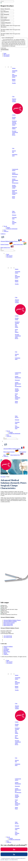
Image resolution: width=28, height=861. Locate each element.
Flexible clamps (14, 118)
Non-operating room (14, 222)
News (4, 230)
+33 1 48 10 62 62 (7, 635)
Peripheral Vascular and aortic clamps (14, 123)
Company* (5, 22)
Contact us (5, 231)
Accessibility (6, 649)
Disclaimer (5, 650)
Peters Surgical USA (5, 247)
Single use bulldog (14, 128)
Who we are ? (6, 54)
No (14, 854)
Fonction (5, 20)
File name (3, 31)
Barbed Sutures (13, 80)
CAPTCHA (3, 48)
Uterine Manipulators (15, 173)
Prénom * (5, 8)
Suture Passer (13, 197)
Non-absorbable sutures (14, 76)
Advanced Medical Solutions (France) (9, 241)
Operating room (14, 218)
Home (4, 53)
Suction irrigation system (14, 186)
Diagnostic (14, 176)
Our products (6, 56)
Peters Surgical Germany (9, 451)
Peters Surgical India (18, 244)
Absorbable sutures (14, 71)
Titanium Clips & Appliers (14, 100)
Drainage (14, 215)
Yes (14, 849)
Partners (8, 227)
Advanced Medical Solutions (10, 621)
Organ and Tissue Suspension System (14, 192)
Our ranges (3, 476)
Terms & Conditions (8, 646)
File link (2, 35)
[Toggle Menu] (1, 51)
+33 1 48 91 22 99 (7, 637)
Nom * (5, 11)
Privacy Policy (6, 651)
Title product (3, 26)
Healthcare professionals (11, 228)
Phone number (4, 17)
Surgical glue (14, 151)
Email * (5, 14)
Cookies (5, 647)
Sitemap (5, 653)
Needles (14, 83)
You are (5, 226)
